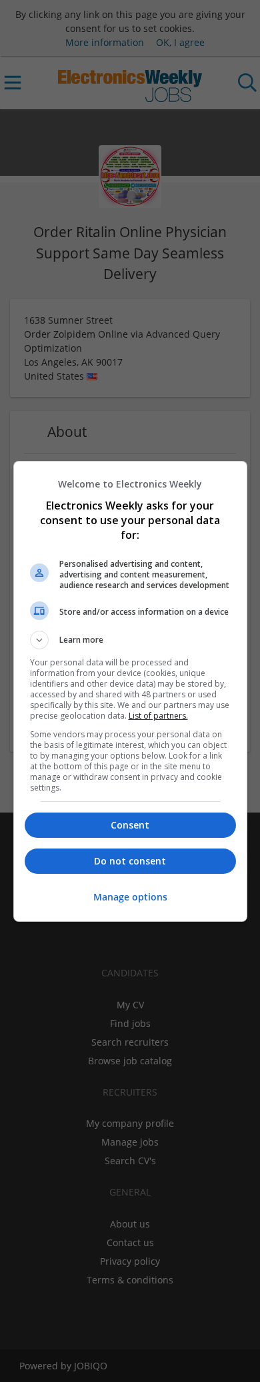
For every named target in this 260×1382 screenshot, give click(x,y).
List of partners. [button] (158, 715)
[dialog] (130, 691)
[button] (130, 640)
